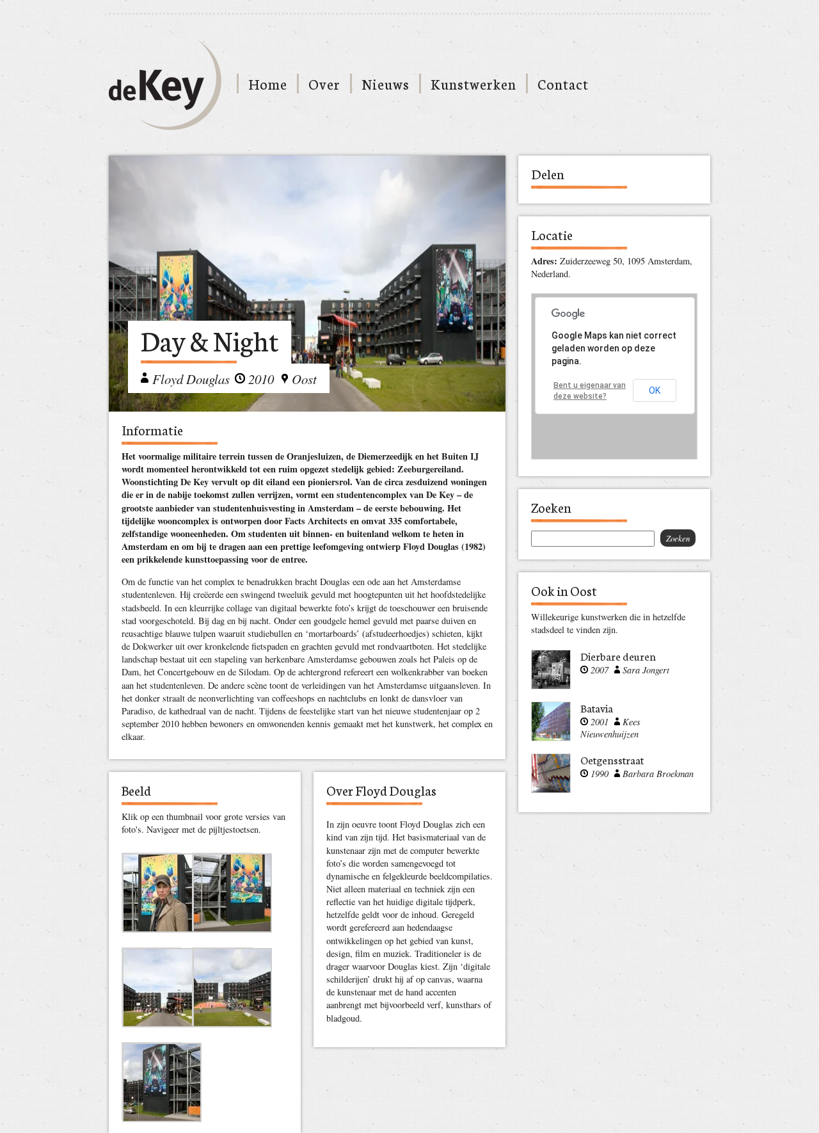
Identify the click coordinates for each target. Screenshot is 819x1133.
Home (267, 83)
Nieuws (386, 83)
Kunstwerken (473, 83)
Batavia (596, 707)
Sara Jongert (646, 670)
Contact (563, 83)
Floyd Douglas (191, 379)
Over (324, 83)
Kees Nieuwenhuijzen (610, 728)
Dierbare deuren (618, 655)
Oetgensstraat (612, 759)
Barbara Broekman (658, 773)
